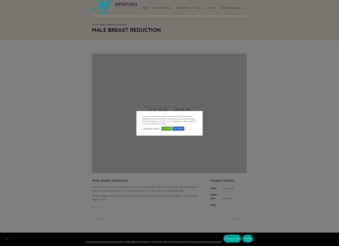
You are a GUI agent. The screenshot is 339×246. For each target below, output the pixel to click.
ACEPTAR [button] (166, 129)
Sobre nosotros (162, 8)
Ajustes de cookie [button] (151, 128)
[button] (7, 239)
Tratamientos (183, 8)
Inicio (145, 8)
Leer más (248, 239)
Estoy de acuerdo (232, 239)
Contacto (210, 8)
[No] (335, 239)
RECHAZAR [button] (178, 129)
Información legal (230, 8)
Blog (197, 8)
